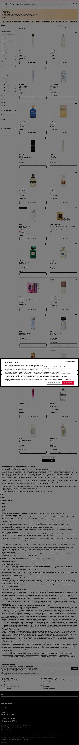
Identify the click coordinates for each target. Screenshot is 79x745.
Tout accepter (68, 382)
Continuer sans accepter (70, 361)
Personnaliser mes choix (54, 382)
